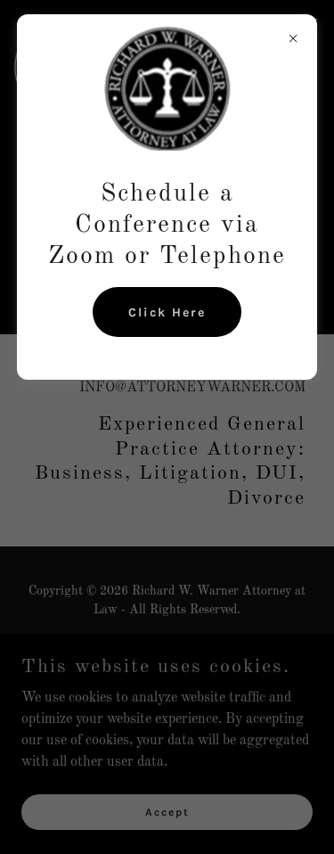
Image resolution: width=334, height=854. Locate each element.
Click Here (167, 312)
